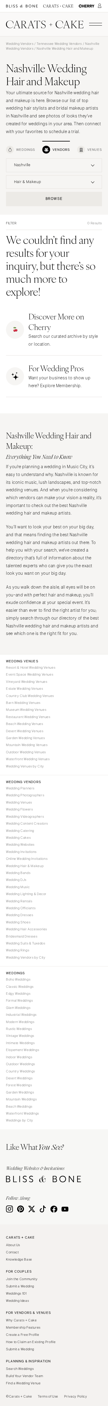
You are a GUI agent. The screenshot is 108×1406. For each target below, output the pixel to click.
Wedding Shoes (18, 922)
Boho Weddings (18, 979)
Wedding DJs (16, 880)
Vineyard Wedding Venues (26, 681)
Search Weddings (20, 1368)
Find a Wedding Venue (23, 1383)
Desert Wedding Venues (24, 731)
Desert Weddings (19, 1078)
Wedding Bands (18, 873)
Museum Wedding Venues (26, 709)
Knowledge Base (19, 1259)
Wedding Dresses (19, 915)
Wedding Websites (20, 844)
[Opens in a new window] (22, 6)
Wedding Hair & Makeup (25, 866)
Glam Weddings (18, 1007)
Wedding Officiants (20, 908)
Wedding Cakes (18, 837)
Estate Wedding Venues (24, 688)
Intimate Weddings (20, 1043)
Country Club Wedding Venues (30, 696)
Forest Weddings (19, 1085)
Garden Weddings (20, 1092)
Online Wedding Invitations (26, 858)
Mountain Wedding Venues (27, 745)
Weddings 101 (16, 1293)
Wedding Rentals (19, 901)
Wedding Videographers (25, 816)
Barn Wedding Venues (23, 703)
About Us (13, 1245)
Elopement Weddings (22, 1050)
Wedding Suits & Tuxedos (25, 943)
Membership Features (23, 1327)
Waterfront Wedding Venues (28, 759)
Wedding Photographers (25, 795)
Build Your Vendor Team (24, 1376)
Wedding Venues (19, 802)
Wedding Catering (20, 830)
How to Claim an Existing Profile (31, 1342)
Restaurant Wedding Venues (28, 717)
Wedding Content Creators (27, 823)
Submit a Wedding (20, 1286)
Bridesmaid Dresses (21, 936)
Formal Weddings (19, 1000)
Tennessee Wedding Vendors (59, 43)
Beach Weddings (19, 1106)
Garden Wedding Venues (25, 738)
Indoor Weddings (19, 1057)
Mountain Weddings (21, 1099)
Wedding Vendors (19, 43)
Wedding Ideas (17, 1300)
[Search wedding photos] (86, 6)
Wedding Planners (20, 788)
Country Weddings (20, 1071)
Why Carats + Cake (21, 1320)
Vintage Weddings (20, 1035)
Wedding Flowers (19, 809)
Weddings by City (19, 1120)
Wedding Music (18, 887)
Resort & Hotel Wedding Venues (30, 667)
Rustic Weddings (19, 1029)
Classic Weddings (20, 986)
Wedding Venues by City (25, 766)
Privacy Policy (75, 1396)
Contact (12, 1252)
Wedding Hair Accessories (26, 929)
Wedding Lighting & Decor (26, 894)
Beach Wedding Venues (24, 724)
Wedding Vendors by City (26, 957)
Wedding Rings (17, 950)
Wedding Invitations (21, 852)
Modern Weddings (20, 1022)
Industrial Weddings (21, 1014)
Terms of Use (48, 1396)
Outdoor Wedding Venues (26, 752)
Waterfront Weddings (22, 1113)
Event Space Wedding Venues (29, 674)
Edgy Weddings (18, 993)
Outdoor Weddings (20, 1064)
